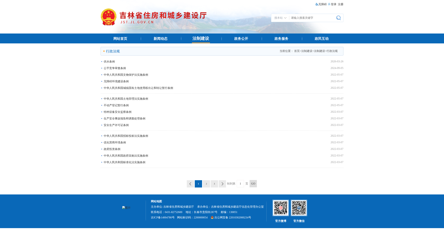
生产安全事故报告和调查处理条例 (124, 118)
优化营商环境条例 (115, 142)
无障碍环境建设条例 (116, 81)
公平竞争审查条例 (115, 68)
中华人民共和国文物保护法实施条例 (126, 74)
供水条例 (109, 61)
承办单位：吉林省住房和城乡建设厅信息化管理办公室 (230, 206)
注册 (340, 4)
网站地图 (156, 201)
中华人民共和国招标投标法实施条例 (126, 135)
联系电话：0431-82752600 (166, 212)
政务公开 (241, 38)
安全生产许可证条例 (116, 125)
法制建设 (201, 38)
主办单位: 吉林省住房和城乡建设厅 (172, 206)
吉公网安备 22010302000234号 (232, 217)
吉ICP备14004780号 (163, 217)
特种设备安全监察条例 (117, 111)
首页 (297, 50)
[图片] (126, 208)
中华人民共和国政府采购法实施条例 (126, 155)
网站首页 (120, 38)
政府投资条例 (112, 149)
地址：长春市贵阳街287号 (201, 212)
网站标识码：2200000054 (192, 217)
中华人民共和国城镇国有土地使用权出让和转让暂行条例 (138, 87)
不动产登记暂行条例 (116, 105)
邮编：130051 (229, 212)
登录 (333, 4)
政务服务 (281, 38)
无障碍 (322, 4)
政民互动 (322, 38)
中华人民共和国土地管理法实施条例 (126, 98)
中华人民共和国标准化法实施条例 (124, 162)
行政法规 (332, 50)
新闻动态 (161, 38)
